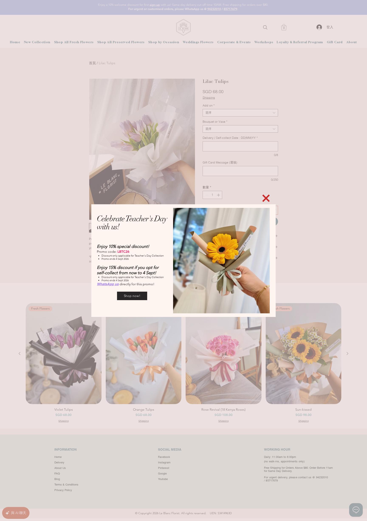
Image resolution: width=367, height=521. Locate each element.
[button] (266, 198)
